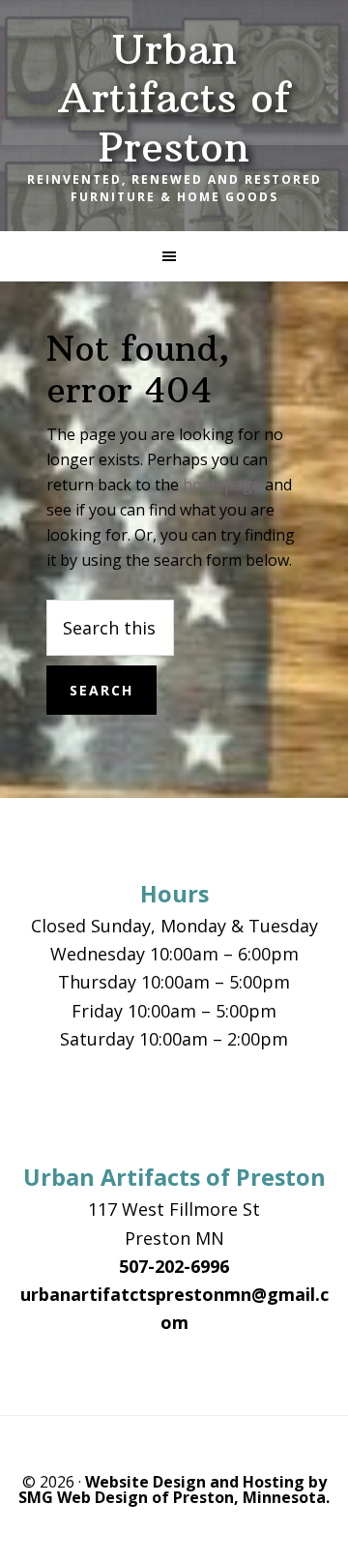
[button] (174, 256)
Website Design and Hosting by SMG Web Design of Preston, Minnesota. (174, 1489)
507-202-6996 (174, 1266)
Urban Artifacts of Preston (174, 98)
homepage (222, 484)
